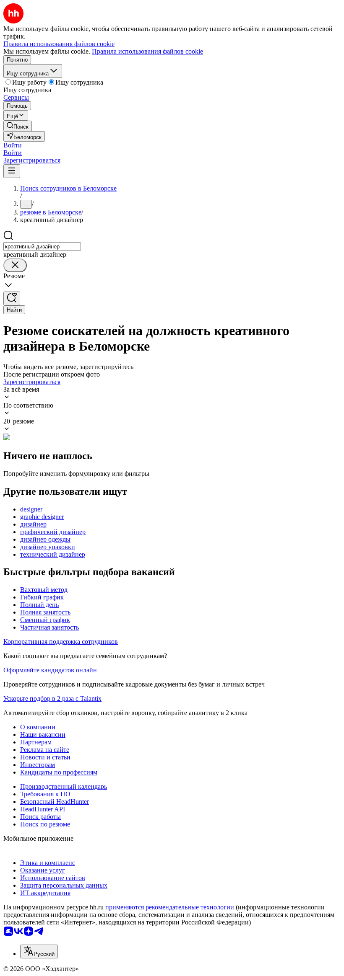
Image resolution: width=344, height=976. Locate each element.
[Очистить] (15, 265)
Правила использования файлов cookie (147, 51)
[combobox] (42, 246)
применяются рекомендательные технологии (169, 907)
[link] (17, 126)
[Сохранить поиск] (11, 298)
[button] (12, 145)
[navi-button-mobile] (11, 171)
